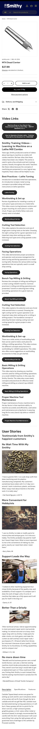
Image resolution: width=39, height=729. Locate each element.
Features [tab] (32, 689)
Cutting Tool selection (12, 246)
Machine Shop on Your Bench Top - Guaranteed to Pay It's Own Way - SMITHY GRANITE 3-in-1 (19, 126)
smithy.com (6, 59)
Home (3, 18)
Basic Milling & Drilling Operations (16, 391)
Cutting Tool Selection (12, 330)
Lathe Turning (9, 192)
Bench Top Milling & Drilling (14, 299)
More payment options (19, 94)
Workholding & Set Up (12, 219)
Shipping (5, 70)
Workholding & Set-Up (12, 359)
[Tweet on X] (9, 109)
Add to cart (26, 83)
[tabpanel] (19, 708)
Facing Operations (11, 272)
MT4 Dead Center (12, 18)
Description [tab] (6, 689)
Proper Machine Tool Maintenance (16, 421)
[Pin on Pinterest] (17, 109)
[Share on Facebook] (13, 109)
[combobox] (19, 12)
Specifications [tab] (20, 689)
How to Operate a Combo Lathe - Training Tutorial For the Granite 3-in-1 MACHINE (19, 136)
